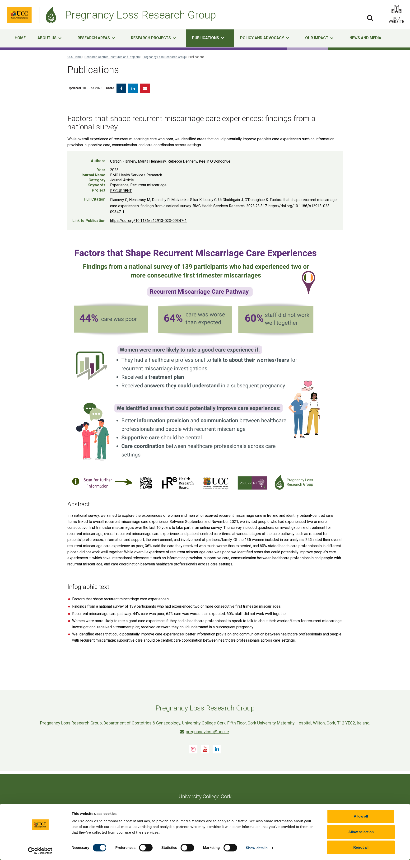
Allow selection (361, 832)
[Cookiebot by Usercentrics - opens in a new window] (40, 850)
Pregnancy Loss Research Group (164, 57)
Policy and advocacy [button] (262, 38)
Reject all (360, 847)
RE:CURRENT (121, 190)
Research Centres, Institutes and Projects (112, 57)
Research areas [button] (94, 38)
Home (20, 38)
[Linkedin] (217, 749)
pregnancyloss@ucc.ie (207, 731)
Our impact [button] (316, 38)
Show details (256, 848)
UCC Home (74, 57)
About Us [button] (46, 38)
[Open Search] (370, 17)
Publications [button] (205, 38)
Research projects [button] (151, 38)
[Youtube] (205, 749)
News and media (365, 38)
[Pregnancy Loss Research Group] (52, 15)
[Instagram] (193, 749)
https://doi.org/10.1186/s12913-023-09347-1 (148, 220)
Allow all (361, 816)
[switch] (146, 847)
